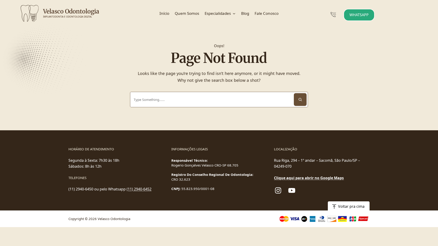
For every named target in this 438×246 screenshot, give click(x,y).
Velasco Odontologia (71, 11)
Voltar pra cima (351, 206)
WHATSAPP (359, 14)
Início (164, 13)
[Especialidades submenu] (234, 13)
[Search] (300, 99)
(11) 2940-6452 (139, 189)
